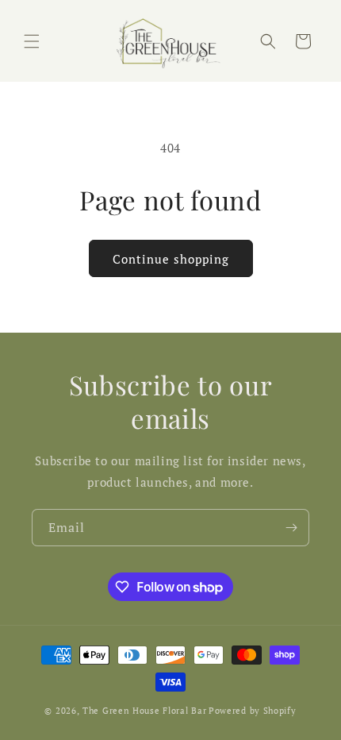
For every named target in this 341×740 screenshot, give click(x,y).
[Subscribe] (291, 527)
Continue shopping (171, 259)
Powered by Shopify (253, 710)
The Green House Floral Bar (144, 710)
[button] (31, 41)
